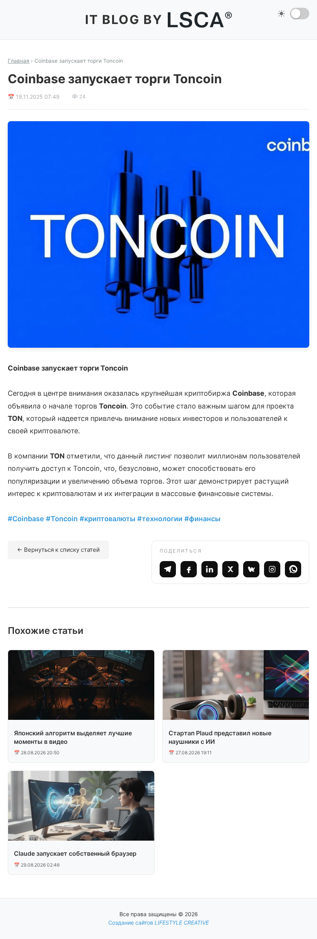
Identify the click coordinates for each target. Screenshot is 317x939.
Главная (18, 61)
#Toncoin (62, 519)
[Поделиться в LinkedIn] (209, 569)
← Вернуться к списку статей (58, 549)
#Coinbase (26, 519)
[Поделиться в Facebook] (189, 569)
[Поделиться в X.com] (230, 569)
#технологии (159, 519)
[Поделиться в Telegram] (168, 569)
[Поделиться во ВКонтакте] (251, 569)
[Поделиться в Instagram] (272, 569)
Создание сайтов (158, 922)
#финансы (202, 519)
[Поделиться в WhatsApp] (293, 569)
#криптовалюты (107, 519)
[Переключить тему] (299, 13)
